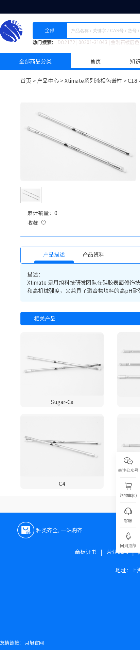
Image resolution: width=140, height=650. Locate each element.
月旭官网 (34, 643)
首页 (95, 61)
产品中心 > (51, 80)
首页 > (28, 80)
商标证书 (90, 552)
